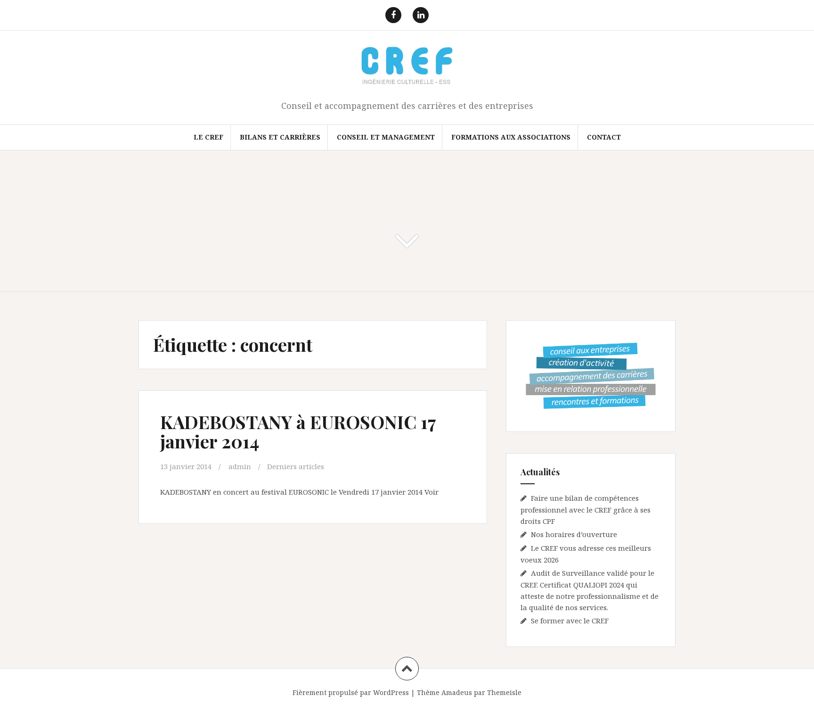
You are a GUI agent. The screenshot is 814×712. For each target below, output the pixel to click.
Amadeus (456, 692)
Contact (604, 136)
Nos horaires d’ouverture (574, 534)
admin (239, 466)
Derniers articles (295, 466)
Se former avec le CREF (570, 620)
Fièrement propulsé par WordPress (351, 692)
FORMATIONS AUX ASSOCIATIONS (510, 136)
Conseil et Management (386, 136)
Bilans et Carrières (280, 136)
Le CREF (208, 136)
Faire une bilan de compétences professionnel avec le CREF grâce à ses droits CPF (586, 509)
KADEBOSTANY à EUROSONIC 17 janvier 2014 (298, 432)
